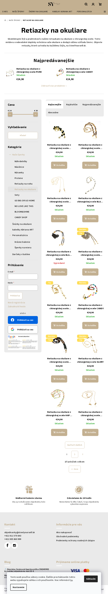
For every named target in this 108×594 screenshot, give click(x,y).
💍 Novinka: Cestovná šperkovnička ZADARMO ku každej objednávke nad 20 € (26, 570)
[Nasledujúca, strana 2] (74, 454)
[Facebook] (7, 545)
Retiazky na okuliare (25, 189)
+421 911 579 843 (12, 535)
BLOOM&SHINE (22, 211)
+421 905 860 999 (12, 539)
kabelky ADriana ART (23, 229)
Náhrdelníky (21, 161)
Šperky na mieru (23, 247)
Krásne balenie (22, 242)
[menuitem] (5, 11)
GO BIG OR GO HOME (25, 200)
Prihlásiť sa (15, 295)
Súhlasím (91, 578)
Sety (17, 195)
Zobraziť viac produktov (53, 85)
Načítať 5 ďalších (74, 445)
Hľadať (23, 135)
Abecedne (53, 112)
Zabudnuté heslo (17, 306)
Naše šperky (18, 154)
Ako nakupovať (64, 532)
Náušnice (19, 167)
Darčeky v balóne (21, 254)
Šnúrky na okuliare (22, 224)
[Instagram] (14, 545)
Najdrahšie (71, 104)
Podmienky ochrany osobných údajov (75, 540)
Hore (76, 469)
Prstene (19, 178)
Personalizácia (20, 235)
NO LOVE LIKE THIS (24, 206)
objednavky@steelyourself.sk (19, 532)
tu (71, 580)
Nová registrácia (16, 302)
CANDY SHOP (21, 217)
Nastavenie (18, 587)
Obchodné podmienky (67, 536)
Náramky (19, 172)
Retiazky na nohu (24, 183)
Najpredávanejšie (92, 104)
